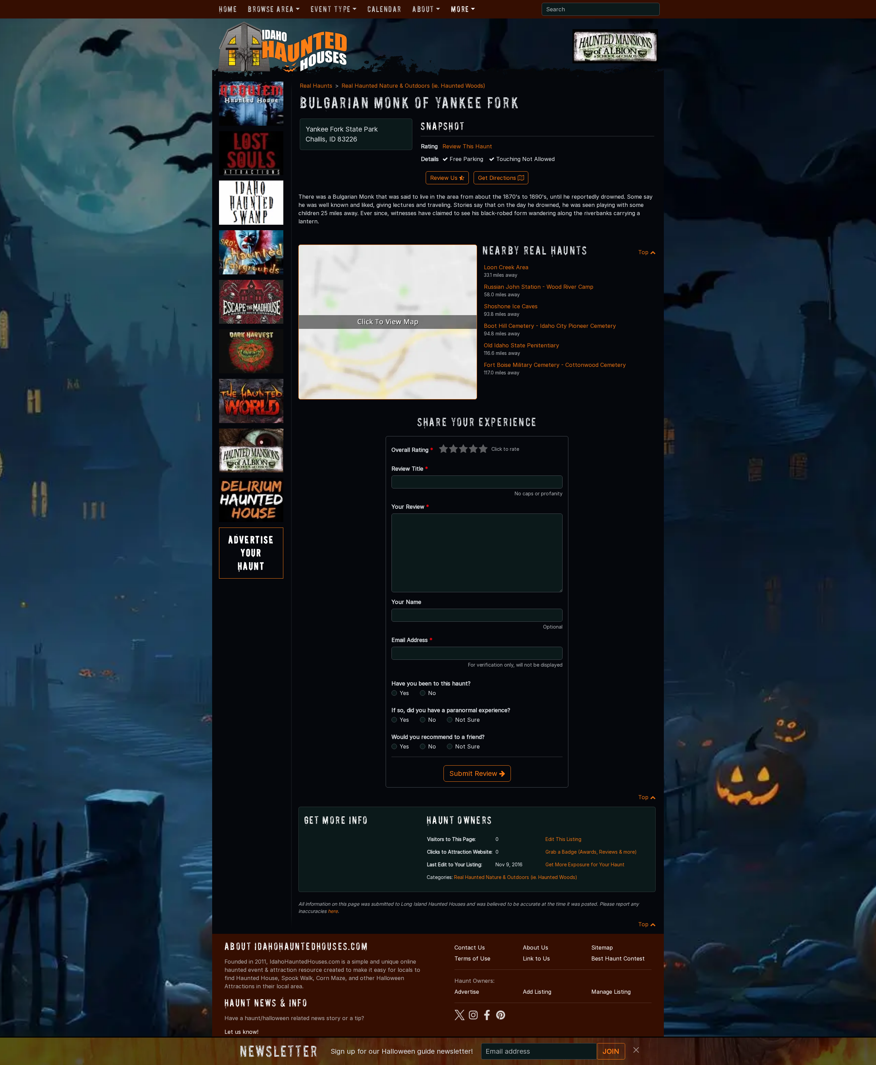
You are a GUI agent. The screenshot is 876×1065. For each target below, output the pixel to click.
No (432, 693)
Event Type (331, 9)
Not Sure (467, 719)
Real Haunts (316, 85)
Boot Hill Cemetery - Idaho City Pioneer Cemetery (550, 325)
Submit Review (474, 773)
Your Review (410, 506)
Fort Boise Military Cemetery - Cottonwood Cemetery (555, 364)
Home (228, 9)
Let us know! (241, 1031)
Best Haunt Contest (618, 958)
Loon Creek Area (506, 267)
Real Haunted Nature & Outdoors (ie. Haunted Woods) (413, 85)
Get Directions (498, 177)
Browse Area (271, 9)
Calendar (384, 9)
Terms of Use (472, 958)
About (423, 9)
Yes (404, 693)
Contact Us (469, 947)
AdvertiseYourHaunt (251, 553)
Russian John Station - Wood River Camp (538, 286)
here (333, 911)
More (460, 9)
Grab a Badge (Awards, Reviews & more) (591, 852)
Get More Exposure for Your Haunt (584, 864)
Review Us (444, 177)
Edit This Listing (563, 839)
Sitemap (602, 947)
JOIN (611, 1051)
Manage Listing (611, 991)
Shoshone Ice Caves (511, 306)
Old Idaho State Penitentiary (521, 345)
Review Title (409, 468)
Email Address (412, 639)
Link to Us (536, 958)
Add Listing (537, 991)
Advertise (466, 991)
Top (644, 252)
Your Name (406, 601)
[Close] (636, 1050)
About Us (535, 947)
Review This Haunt (467, 146)
